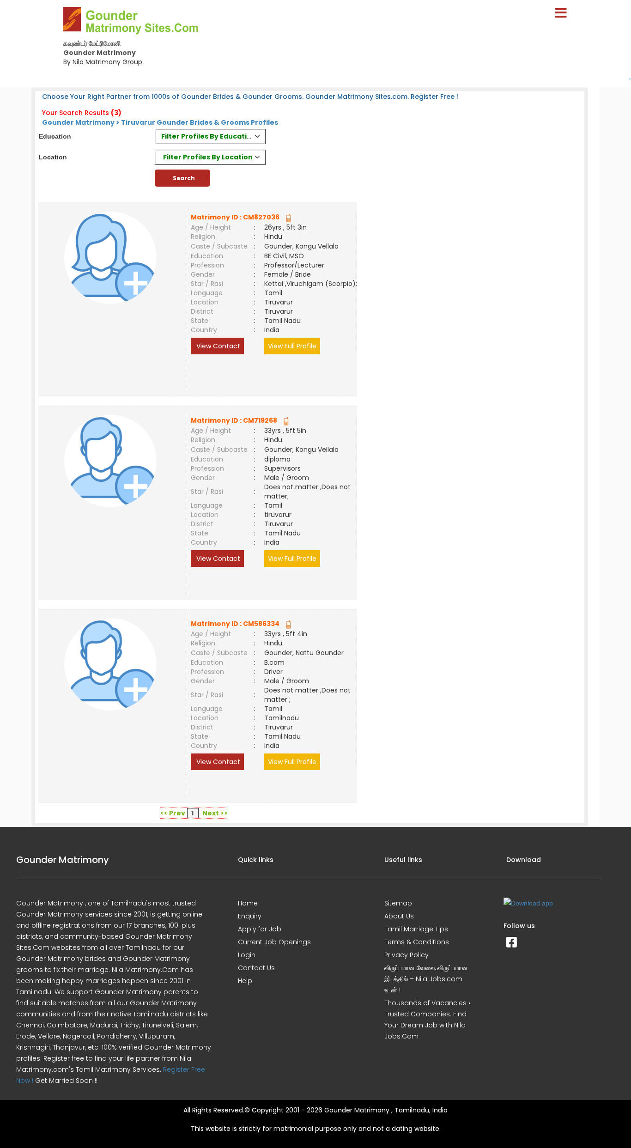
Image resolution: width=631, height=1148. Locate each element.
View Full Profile (292, 346)
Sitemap (398, 903)
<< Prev (172, 813)
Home (248, 903)
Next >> (215, 813)
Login (246, 955)
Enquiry (249, 916)
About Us (399, 916)
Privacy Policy (406, 955)
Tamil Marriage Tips (416, 929)
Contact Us (256, 967)
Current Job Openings (274, 942)
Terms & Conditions (416, 942)
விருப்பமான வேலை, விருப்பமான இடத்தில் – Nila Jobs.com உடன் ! (426, 979)
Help (245, 980)
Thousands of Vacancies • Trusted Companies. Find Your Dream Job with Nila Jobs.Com (427, 1019)
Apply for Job (259, 929)
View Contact (217, 346)
